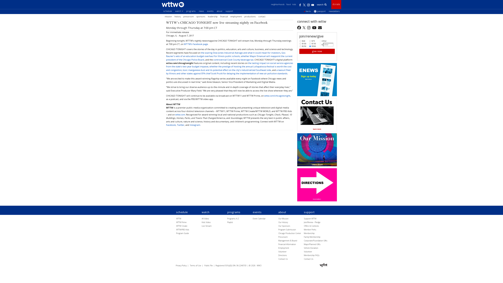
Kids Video (206, 222)
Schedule (167, 11)
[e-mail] (320, 27)
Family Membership (312, 237)
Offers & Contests (311, 226)
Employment (236, 16)
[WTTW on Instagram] (309, 27)
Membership (309, 233)
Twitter (180, 124)
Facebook (171, 124)
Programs (191, 11)
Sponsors (200, 16)
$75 (313, 40)
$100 (304, 43)
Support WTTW (310, 218)
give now (317, 51)
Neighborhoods (278, 4)
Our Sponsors (284, 226)
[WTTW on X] (304, 27)
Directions (282, 255)
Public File (208, 265)
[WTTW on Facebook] (299, 27)
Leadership (213, 16)
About (219, 11)
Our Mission (283, 218)
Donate (336, 4)
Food (288, 4)
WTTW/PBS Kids (182, 229)
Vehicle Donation (311, 248)
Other (324, 41)
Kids (294, 4)
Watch (178, 11)
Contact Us (283, 259)
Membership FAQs (311, 255)
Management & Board (287, 240)
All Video (205, 218)
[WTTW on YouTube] (314, 27)
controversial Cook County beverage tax (233, 59)
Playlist (230, 222)
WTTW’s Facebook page (196, 44)
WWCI (259, 265)
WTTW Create (181, 226)
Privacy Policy (181, 265)
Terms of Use (195, 265)
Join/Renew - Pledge (312, 222)
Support (229, 11)
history (177, 16)
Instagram (195, 124)
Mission (168, 16)
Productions (250, 16)
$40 (303, 40)
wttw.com (180, 114)
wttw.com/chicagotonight (277, 95)
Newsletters (334, 11)
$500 (314, 45)
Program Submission (287, 229)
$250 (304, 45)
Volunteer (282, 251)
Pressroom (188, 16)
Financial (224, 16)
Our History (283, 222)
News (201, 11)
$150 (314, 43)
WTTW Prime (181, 222)
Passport (321, 11)
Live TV (308, 11)
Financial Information (287, 244)
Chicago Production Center (289, 233)
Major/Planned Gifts (312, 244)
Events (210, 11)
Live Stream (207, 226)
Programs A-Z (233, 218)
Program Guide (182, 233)
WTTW (178, 218)
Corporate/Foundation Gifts (315, 240)
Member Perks (310, 229)
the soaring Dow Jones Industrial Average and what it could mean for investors (240, 52)
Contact (261, 16)
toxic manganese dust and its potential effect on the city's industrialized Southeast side (227, 70)
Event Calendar (259, 218)
